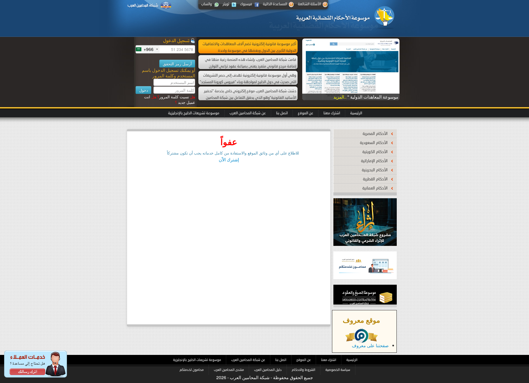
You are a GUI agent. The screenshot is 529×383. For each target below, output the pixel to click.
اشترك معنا (331, 113)
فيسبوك (246, 4)
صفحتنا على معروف (370, 345)
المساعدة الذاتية (275, 4)
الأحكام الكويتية (375, 152)
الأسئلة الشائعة (309, 4)
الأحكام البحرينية (375, 170)
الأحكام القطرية (375, 179)
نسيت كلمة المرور (176, 96)
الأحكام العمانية (375, 188)
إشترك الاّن (229, 159)
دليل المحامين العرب (268, 369)
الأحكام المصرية (375, 134)
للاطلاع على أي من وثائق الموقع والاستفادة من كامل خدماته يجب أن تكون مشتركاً (233, 153)
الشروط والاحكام (303, 369)
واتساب (206, 4)
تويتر (226, 4)
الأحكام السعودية (374, 143)
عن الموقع (305, 113)
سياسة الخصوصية (337, 369)
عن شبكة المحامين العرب (248, 113)
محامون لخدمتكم (192, 369)
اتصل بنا (282, 113)
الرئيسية (356, 113)
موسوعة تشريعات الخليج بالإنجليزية (193, 113)
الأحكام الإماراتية (374, 161)
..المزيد (340, 97)
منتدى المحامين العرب (229, 369)
